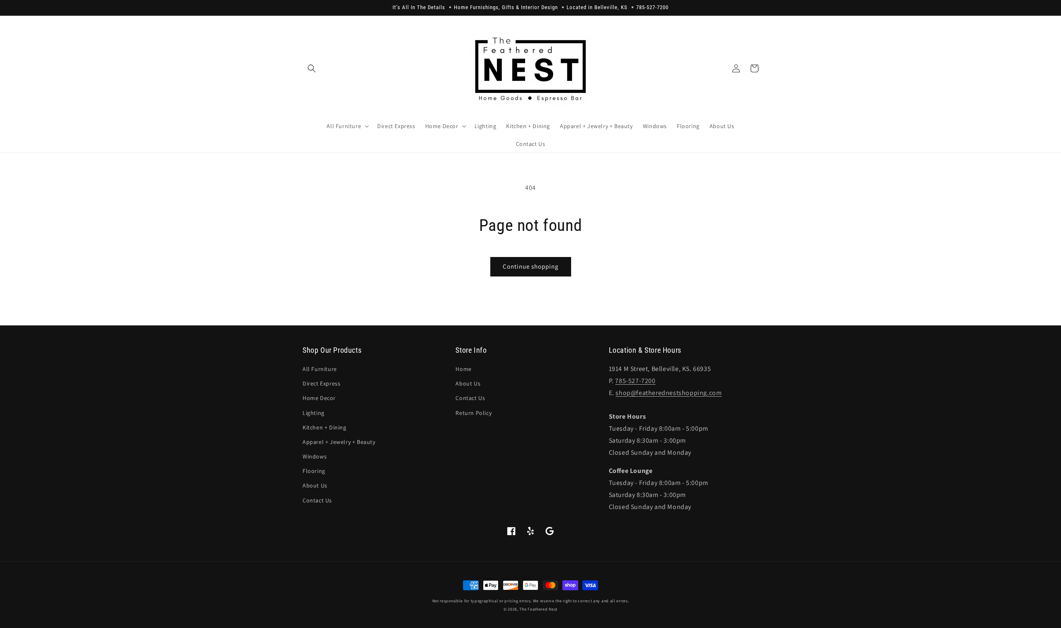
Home (463, 369)
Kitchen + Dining (324, 427)
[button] (312, 68)
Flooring (314, 471)
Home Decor (319, 398)
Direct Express (321, 383)
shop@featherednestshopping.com (668, 392)
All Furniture (320, 369)
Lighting (314, 413)
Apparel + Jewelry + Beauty (339, 442)
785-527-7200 (635, 380)
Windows (315, 456)
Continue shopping (531, 266)
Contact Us (317, 500)
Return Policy (473, 413)
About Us (315, 485)
